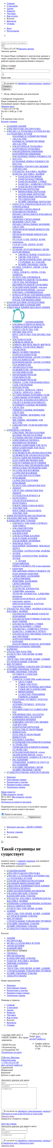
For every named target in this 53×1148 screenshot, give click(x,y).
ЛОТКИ (22, 561)
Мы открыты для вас (22, 797)
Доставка (11, 13)
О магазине (12, 6)
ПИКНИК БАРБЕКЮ (40, 903)
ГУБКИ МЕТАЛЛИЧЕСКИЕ (32, 689)
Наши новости (8, 792)
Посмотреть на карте (12, 1052)
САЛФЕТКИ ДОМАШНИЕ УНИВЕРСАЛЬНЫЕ (31, 695)
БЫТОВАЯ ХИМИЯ (39, 886)
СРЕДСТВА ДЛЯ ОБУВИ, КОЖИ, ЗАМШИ (28, 913)
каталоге (21, 863)
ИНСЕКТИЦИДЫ (36, 891)
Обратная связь (8, 1060)
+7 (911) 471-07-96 (10, 1062)
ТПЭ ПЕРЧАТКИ (26, 199)
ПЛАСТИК (25, 906)
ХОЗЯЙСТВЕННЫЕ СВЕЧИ (32, 264)
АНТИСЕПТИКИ (35, 881)
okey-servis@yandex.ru (37, 1037)
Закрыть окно (7, 106)
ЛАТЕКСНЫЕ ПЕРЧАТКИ (31, 194)
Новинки (11, 777)
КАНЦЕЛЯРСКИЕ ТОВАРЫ (21, 896)
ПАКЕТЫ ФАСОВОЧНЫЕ (31, 186)
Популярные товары (16, 779)
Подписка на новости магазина (16, 802)
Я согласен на (28, 83)
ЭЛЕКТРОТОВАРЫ (39, 928)
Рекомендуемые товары (18, 784)
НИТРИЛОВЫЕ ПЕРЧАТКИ (32, 196)
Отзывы (11, 23)
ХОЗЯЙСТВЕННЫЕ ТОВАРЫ (22, 926)
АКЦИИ (21, 871)
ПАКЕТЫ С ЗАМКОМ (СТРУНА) (35, 184)
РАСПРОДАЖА (32, 873)
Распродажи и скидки (17, 782)
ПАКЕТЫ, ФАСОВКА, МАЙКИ (23, 961)
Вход (9, 28)
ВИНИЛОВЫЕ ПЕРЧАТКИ (32, 191)
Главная (10, 3)
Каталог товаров (9, 121)
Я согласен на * (28, 1111)
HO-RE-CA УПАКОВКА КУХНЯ (28, 877)
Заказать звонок (26, 49)
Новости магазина (13, 814)
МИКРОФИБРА (26, 692)
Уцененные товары (16, 787)
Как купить (12, 16)
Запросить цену (26, 1143)
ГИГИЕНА (25, 888)
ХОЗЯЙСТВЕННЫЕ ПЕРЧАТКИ (34, 201)
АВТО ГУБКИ (25, 682)
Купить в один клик (33, 1113)
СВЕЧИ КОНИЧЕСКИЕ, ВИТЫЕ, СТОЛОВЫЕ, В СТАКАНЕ (35, 260)
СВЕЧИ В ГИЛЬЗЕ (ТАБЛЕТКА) (34, 254)
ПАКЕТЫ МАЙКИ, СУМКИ (32, 181)
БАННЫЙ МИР (32, 883)
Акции (10, 8)
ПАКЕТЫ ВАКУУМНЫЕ (30, 179)
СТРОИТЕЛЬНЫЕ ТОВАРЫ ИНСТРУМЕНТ (29, 921)
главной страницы (26, 861)
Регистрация (13, 31)
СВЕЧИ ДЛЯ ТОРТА (28, 257)
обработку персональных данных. (34, 83)
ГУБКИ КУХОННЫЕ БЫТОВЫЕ (34, 687)
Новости (11, 11)
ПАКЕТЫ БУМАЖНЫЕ (30, 176)
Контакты (11, 21)
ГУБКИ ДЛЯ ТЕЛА (27, 684)
